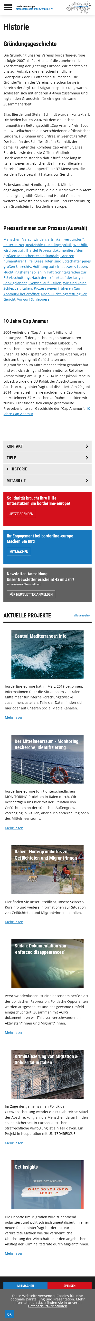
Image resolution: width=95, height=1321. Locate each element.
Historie (18, 469)
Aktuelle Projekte (27, 615)
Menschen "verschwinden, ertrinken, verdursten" (43, 239)
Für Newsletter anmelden (31, 594)
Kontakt (15, 446)
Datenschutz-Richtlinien (47, 1306)
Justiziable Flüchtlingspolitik (48, 244)
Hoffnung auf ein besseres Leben (60, 266)
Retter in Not (13, 244)
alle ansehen (83, 615)
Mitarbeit (16, 480)
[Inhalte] (7, 7)
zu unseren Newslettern (24, 584)
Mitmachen (19, 551)
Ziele (11, 457)
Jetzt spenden (21, 513)
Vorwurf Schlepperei (33, 299)
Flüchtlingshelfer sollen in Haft (28, 272)
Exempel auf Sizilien (44, 283)
